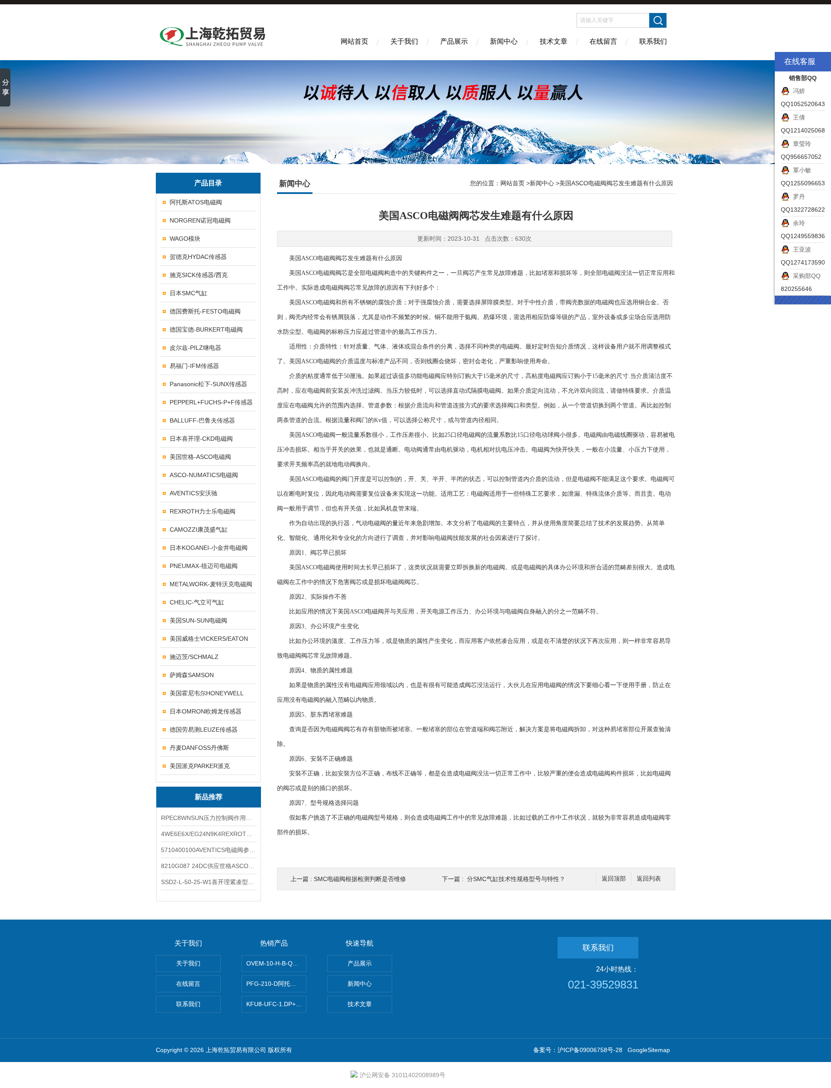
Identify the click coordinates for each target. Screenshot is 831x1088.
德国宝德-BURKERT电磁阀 (206, 329)
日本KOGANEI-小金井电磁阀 (209, 547)
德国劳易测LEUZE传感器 (204, 729)
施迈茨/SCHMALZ (194, 656)
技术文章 (553, 41)
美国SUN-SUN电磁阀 (198, 620)
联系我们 (653, 41)
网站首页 (354, 41)
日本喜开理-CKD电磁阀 (201, 438)
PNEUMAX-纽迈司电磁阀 (204, 565)
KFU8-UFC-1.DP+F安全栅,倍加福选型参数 (276, 1004)
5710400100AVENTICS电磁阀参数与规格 (208, 849)
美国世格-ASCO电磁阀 (200, 456)
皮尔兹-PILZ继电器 (195, 347)
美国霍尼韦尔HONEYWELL (207, 693)
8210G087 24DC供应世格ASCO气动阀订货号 (208, 865)
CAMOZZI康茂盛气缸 (199, 529)
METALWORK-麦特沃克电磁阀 (211, 584)
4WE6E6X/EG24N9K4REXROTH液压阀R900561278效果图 (208, 833)
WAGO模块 (185, 238)
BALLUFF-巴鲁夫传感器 (202, 420)
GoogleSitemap (649, 1049)
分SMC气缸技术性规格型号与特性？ (516, 878)
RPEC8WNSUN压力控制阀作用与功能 (208, 817)
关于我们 (404, 41)
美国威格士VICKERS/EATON (209, 638)
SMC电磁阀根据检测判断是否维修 (360, 878)
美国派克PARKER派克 (200, 765)
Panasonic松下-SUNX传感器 (208, 384)
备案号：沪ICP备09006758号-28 (577, 1049)
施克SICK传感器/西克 (199, 274)
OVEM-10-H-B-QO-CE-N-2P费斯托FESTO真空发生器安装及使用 (276, 963)
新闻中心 (504, 41)
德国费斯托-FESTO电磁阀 (205, 311)
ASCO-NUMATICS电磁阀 (204, 474)
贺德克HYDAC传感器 (198, 256)
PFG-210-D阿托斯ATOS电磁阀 (276, 983)
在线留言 (603, 41)
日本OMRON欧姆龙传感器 (206, 711)
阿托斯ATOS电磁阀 (196, 202)
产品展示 (454, 41)
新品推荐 (208, 797)
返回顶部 (614, 878)
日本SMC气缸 (188, 293)
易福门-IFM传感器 (194, 365)
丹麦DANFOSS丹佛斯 (199, 747)
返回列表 (649, 878)
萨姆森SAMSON (192, 675)
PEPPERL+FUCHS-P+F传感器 (211, 402)
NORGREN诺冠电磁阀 (200, 220)
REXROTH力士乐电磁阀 (202, 511)
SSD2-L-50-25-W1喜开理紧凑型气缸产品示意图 (208, 881)
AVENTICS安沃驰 (193, 493)
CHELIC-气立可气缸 (197, 602)
